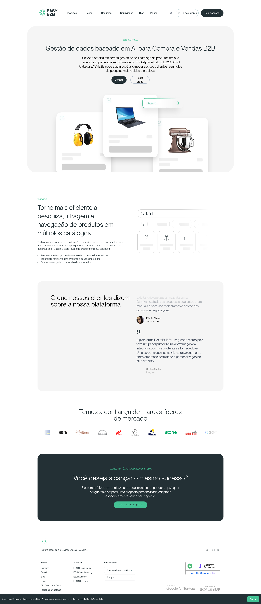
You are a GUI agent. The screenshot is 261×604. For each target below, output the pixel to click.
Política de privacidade (51, 589)
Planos (153, 13)
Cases (89, 13)
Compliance (126, 13)
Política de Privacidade (93, 599)
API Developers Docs (51, 585)
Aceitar (253, 599)
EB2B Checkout (80, 581)
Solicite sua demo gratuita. (131, 504)
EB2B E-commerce (82, 568)
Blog (141, 13)
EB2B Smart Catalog (82, 572)
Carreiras (45, 568)
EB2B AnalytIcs (80, 576)
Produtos (72, 13)
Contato (44, 572)
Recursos (106, 13)
